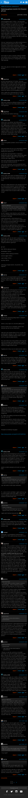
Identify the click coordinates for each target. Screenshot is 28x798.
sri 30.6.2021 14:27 (23, 502)
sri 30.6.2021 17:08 (23, 519)
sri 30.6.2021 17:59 (23, 543)
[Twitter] (11, 791)
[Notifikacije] (21, 2)
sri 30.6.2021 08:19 (23, 19)
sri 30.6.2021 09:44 (23, 235)
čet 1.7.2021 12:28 (23, 720)
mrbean (5, 315)
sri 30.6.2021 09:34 (23, 202)
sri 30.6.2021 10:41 (23, 405)
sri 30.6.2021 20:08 (23, 642)
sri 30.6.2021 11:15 (23, 451)
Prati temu (20, 14)
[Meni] (26, 2)
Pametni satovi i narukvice (10, 6)
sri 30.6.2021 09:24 (23, 140)
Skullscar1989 (6, 19)
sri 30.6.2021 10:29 (23, 315)
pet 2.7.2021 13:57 (23, 744)
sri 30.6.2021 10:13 (23, 287)
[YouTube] (21, 791)
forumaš (5, 532)
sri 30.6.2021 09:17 (23, 120)
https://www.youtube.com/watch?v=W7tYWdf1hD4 (13, 434)
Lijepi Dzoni (6, 79)
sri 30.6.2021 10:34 (23, 385)
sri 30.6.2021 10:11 (23, 274)
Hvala (20, 75)
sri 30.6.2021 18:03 (23, 579)
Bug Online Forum (6, 2)
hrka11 (5, 140)
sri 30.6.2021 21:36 (23, 675)
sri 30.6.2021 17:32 (23, 532)
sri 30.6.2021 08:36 (23, 79)
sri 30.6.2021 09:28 (23, 173)
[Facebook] (7, 791)
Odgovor (15, 75)
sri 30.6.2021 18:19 (23, 613)
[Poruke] (23, 2)
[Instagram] (16, 791)
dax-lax (5, 274)
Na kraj (25, 14)
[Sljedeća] (16, 782)
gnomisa (5, 405)
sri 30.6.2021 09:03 (23, 111)
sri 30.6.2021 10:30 (23, 369)
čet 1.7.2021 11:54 (23, 696)
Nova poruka (4, 14)
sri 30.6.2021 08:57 (23, 100)
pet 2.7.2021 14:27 (23, 759)
